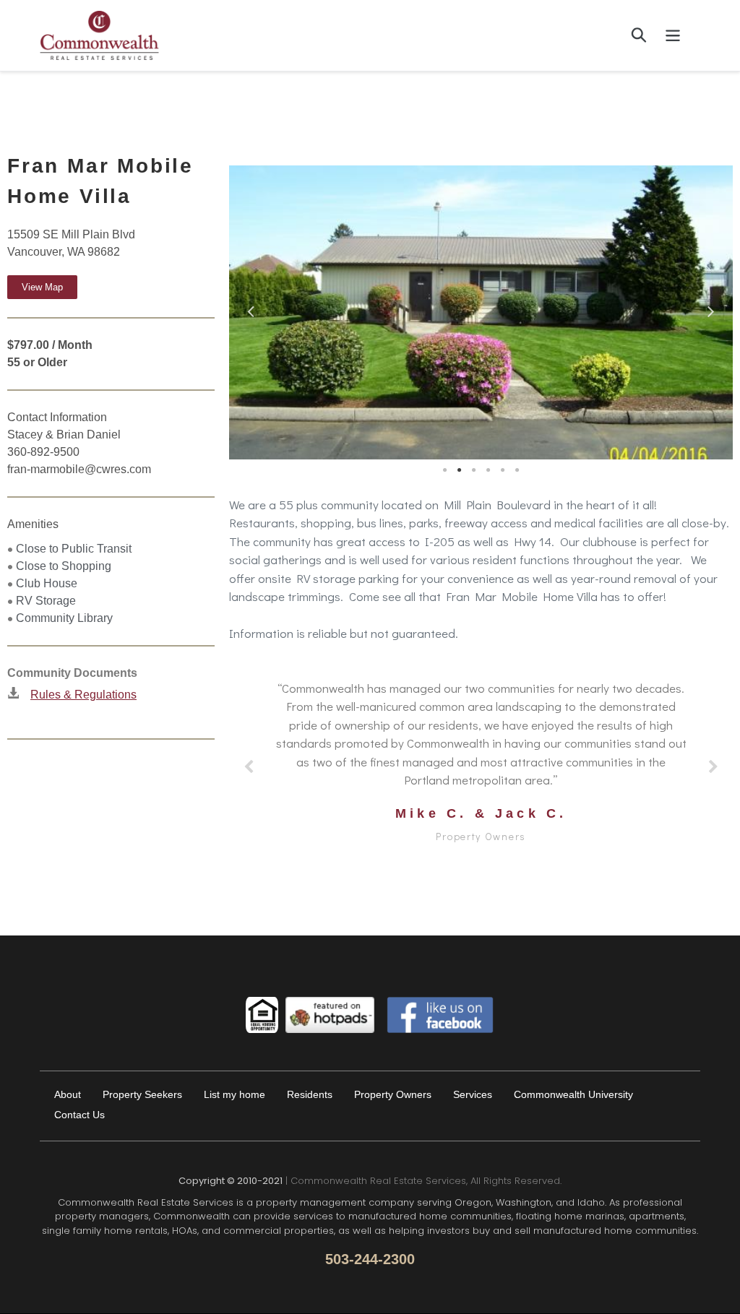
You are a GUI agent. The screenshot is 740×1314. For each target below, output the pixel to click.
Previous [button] (251, 308)
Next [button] (711, 308)
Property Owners (392, 1094)
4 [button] (488, 470)
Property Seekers (142, 1094)
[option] (481, 312)
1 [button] (445, 470)
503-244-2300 (370, 1259)
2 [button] (459, 470)
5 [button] (503, 470)
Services (472, 1094)
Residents (309, 1094)
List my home (234, 1094)
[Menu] (674, 34)
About (67, 1094)
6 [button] (517, 470)
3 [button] (474, 470)
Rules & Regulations (83, 694)
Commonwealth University (573, 1094)
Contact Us (79, 1114)
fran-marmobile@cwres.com (79, 469)
